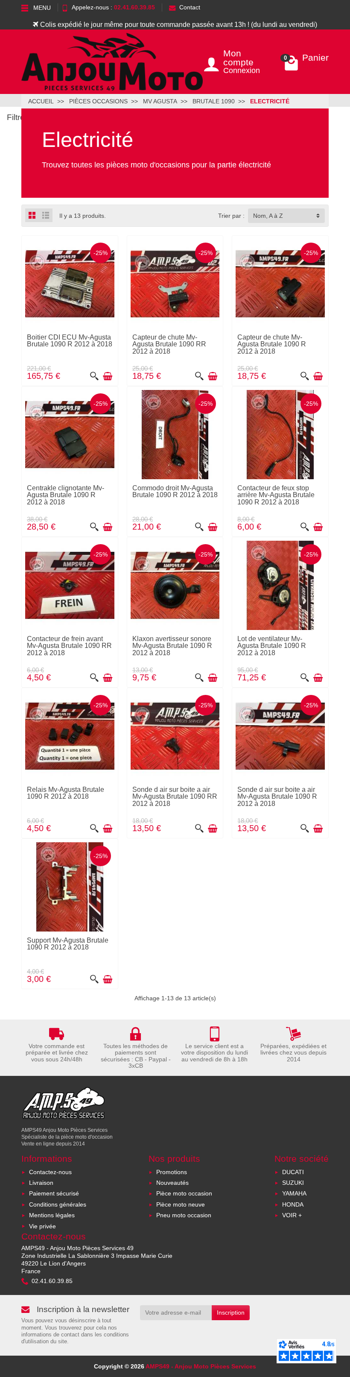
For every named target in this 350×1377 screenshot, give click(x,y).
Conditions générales (57, 1204)
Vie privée (42, 1226)
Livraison (41, 1182)
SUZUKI (293, 1182)
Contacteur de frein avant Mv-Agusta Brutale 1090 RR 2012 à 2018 (69, 645)
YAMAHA (294, 1193)
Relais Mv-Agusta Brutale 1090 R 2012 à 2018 (65, 792)
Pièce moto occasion (184, 1193)
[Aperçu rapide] (94, 376)
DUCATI (293, 1172)
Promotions (171, 1172)
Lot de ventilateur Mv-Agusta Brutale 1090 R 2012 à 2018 (271, 645)
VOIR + (292, 1215)
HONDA (292, 1204)
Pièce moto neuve (180, 1204)
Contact (189, 7)
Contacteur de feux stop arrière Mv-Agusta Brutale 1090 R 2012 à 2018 (276, 495)
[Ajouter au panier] (107, 376)
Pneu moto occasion (183, 1215)
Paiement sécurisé (54, 1193)
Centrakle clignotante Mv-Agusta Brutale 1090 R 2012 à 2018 (65, 495)
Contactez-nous (50, 1172)
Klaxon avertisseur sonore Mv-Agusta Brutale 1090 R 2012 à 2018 (172, 645)
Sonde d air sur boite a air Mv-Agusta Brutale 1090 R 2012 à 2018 (277, 796)
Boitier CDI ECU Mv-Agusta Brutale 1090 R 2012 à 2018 (69, 340)
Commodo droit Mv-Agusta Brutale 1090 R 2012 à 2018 (175, 491)
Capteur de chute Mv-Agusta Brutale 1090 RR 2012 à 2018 (169, 344)
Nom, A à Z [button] (268, 215)
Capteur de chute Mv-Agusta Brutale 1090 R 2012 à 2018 (271, 344)
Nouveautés (172, 1182)
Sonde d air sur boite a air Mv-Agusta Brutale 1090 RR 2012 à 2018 (174, 796)
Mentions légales (52, 1215)
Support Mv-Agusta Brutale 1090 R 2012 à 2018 (67, 943)
